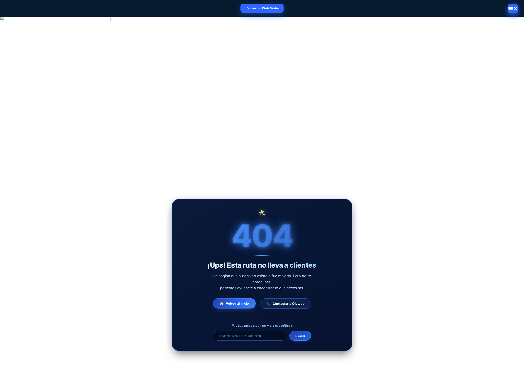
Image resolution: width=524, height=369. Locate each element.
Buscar (300, 336)
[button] (513, 8)
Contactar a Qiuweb (286, 304)
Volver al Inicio (234, 304)
